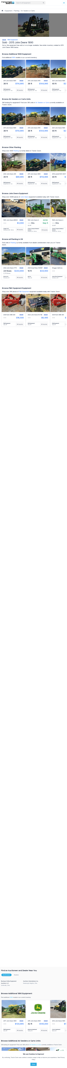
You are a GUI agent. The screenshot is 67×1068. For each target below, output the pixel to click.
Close (33, 1064)
